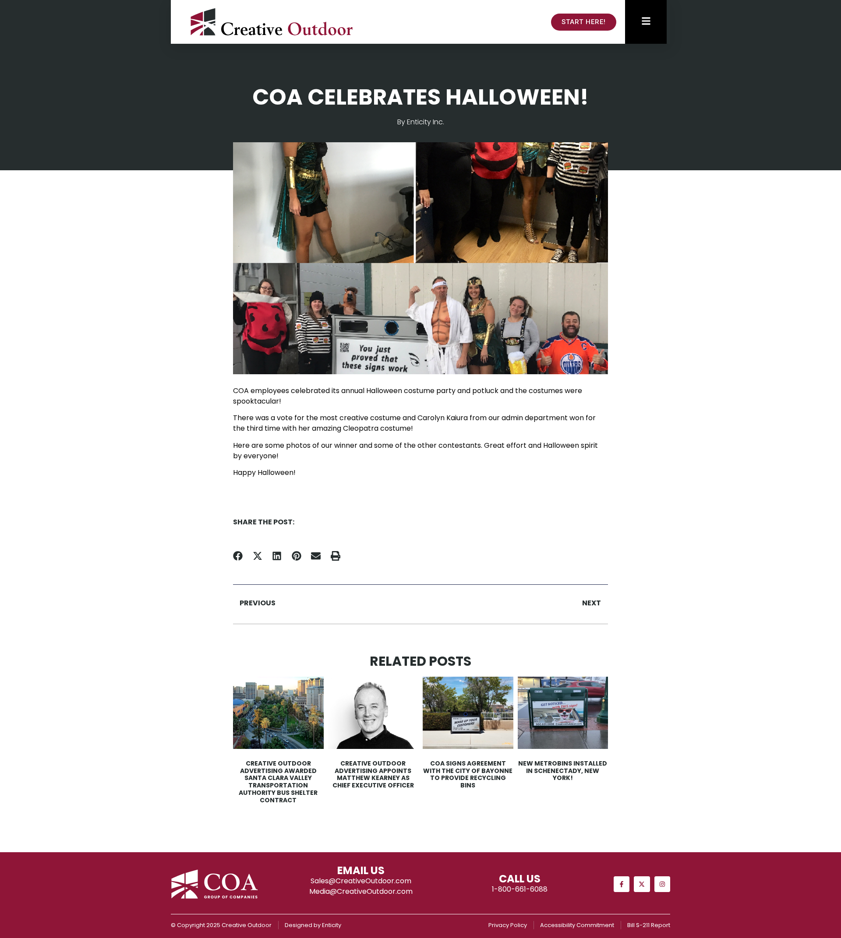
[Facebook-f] (621, 884)
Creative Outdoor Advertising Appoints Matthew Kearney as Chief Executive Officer (373, 774)
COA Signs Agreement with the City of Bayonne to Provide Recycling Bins (467, 774)
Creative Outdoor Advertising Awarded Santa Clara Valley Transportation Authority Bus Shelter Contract (278, 782)
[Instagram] (662, 884)
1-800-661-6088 (520, 889)
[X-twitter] (642, 884)
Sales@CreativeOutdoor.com (361, 881)
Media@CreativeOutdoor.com (361, 891)
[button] (238, 556)
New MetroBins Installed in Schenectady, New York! (562, 771)
